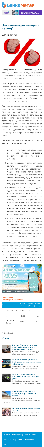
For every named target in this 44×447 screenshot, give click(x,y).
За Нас (35, 435)
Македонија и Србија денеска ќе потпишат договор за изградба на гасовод (24, 393)
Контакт (6, 444)
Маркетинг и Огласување (23, 440)
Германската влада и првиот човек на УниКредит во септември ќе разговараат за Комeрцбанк (26, 362)
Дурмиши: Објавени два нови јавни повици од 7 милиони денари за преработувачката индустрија (25, 347)
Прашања (7, 440)
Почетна (6, 435)
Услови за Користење (21, 435)
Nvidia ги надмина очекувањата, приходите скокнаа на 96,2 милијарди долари (25, 376)
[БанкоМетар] (18, 5)
